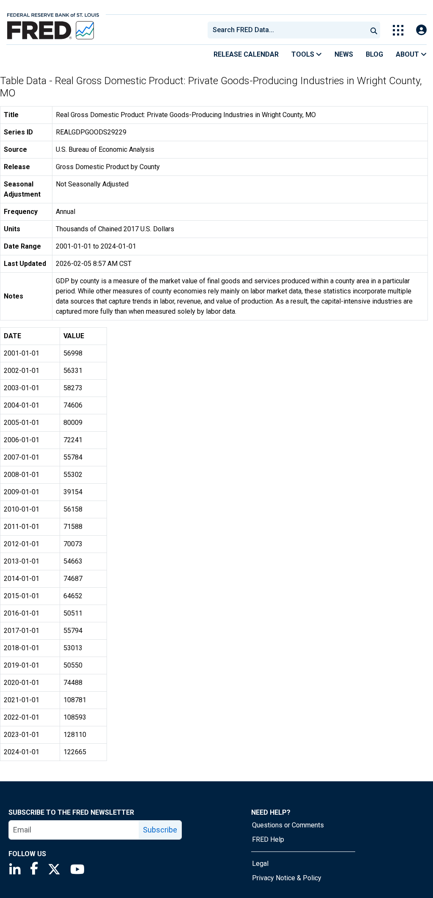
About (408, 54)
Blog (374, 54)
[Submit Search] (373, 30)
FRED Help (268, 839)
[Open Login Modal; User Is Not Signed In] (421, 30)
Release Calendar (246, 54)
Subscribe (160, 829)
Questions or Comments (288, 825)
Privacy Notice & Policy (286, 878)
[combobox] (287, 30)
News (343, 54)
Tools (303, 54)
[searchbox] (289, 30)
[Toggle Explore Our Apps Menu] (398, 30)
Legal (260, 864)
